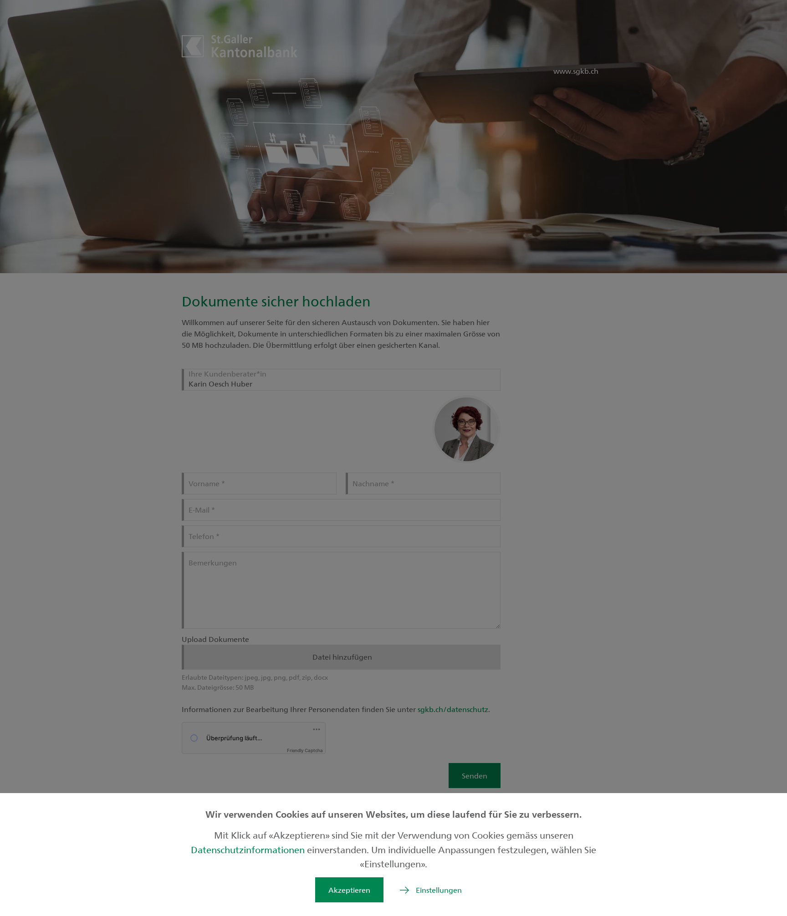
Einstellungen (439, 890)
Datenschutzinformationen (249, 849)
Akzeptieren (349, 890)
